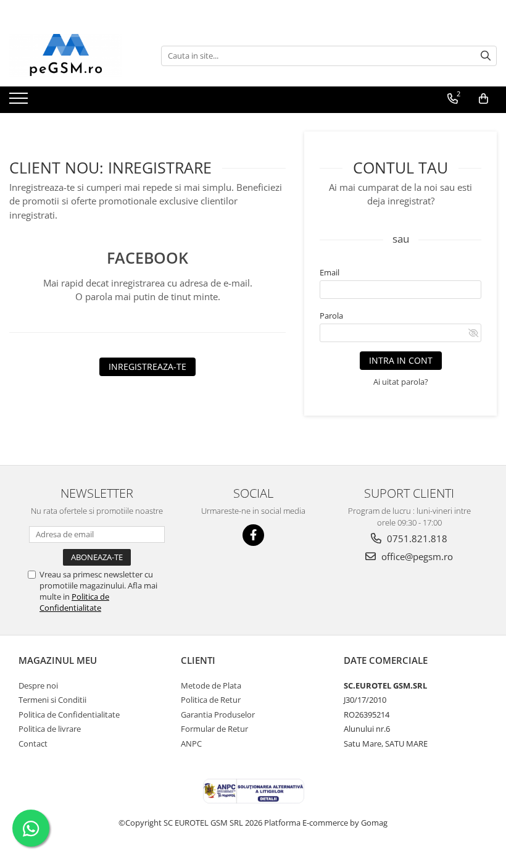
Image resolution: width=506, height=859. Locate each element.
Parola (331, 315)
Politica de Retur (211, 699)
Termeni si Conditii (52, 699)
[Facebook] (253, 535)
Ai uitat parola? (400, 381)
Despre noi (38, 685)
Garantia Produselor (218, 714)
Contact (33, 743)
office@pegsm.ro (416, 556)
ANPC (191, 743)
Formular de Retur (214, 728)
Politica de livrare (50, 728)
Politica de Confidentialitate (74, 602)
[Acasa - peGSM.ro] (71, 55)
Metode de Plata (211, 685)
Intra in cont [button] (401, 360)
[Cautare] (486, 56)
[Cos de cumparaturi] (483, 98)
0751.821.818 (415, 538)
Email (329, 272)
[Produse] (20, 102)
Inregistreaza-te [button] (147, 366)
